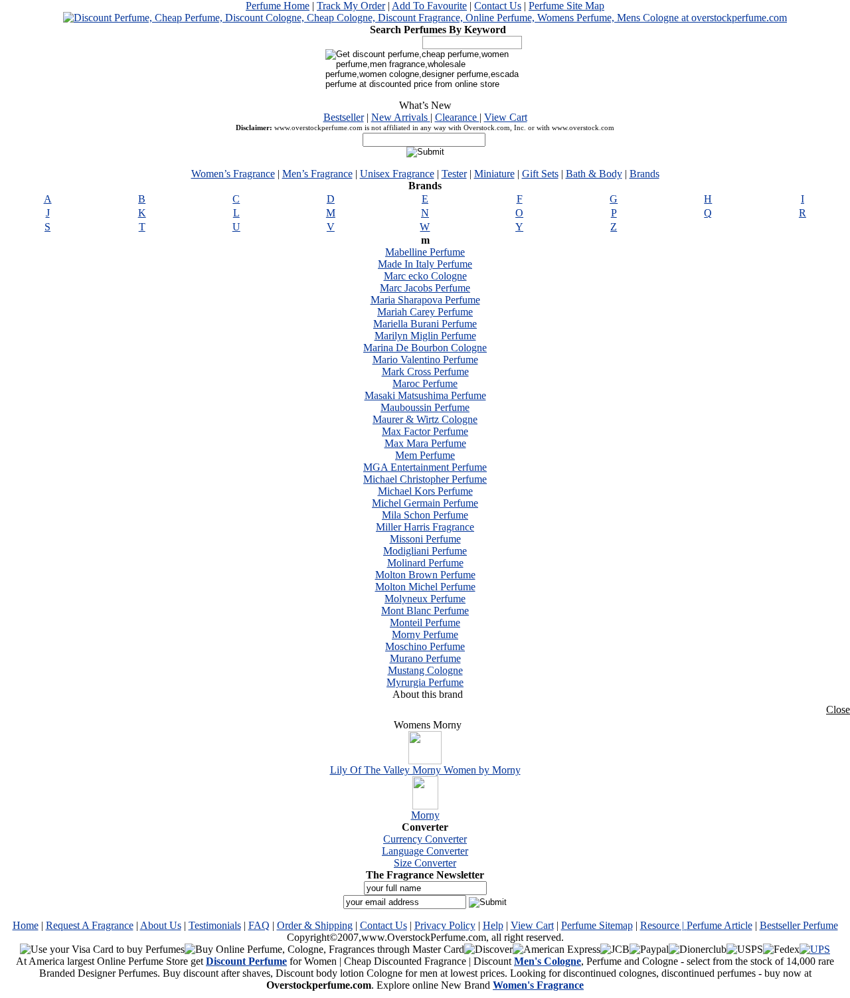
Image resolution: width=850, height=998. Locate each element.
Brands (644, 173)
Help (493, 925)
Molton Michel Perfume (425, 586)
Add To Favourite (429, 5)
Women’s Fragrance (233, 173)
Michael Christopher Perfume (425, 479)
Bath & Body (594, 173)
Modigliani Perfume (425, 550)
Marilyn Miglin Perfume (425, 335)
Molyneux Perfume (425, 598)
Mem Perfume (425, 455)
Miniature (494, 173)
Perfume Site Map (566, 5)
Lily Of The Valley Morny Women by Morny (425, 770)
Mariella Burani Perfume (425, 323)
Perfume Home (277, 5)
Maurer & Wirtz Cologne (425, 419)
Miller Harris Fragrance (425, 527)
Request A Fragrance (89, 925)
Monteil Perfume (425, 622)
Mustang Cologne (425, 670)
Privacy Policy (444, 925)
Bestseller (343, 117)
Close (838, 709)
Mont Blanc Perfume (425, 610)
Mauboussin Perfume (425, 407)
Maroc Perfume (425, 383)
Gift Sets (540, 173)
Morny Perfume (425, 634)
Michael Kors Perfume (425, 491)
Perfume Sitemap (597, 925)
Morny (425, 815)
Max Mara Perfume (425, 443)
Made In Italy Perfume (425, 264)
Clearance (457, 117)
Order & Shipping (315, 925)
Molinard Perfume (425, 562)
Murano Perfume (425, 658)
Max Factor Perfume (425, 431)
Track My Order (351, 5)
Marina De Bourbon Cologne (425, 347)
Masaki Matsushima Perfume (425, 395)
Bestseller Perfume (799, 925)
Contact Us (497, 5)
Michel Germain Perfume (425, 503)
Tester (454, 173)
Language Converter (425, 851)
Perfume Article (719, 925)
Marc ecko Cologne (425, 276)
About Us (160, 925)
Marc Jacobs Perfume (425, 287)
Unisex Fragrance (397, 173)
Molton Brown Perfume (425, 574)
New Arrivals (400, 117)
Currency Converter (425, 839)
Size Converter (425, 863)
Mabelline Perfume (425, 252)
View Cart (505, 117)
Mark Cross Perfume (425, 371)
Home (26, 925)
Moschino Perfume (425, 646)
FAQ (259, 925)
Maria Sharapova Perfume (425, 299)
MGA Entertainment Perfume (425, 467)
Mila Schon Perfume (425, 515)
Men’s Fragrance (317, 173)
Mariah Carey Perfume (425, 311)
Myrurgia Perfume (425, 682)
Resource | (663, 925)
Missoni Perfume (425, 538)
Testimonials (215, 925)
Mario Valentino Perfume (425, 359)
